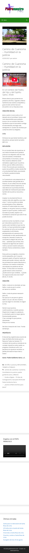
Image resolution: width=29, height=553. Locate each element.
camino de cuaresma (11, 370)
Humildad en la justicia (9, 372)
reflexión (16, 375)
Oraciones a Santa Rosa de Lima (13, 533)
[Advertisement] (14, 414)
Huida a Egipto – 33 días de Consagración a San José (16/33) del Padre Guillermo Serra (13, 379)
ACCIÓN (7, 365)
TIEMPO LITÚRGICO (8, 367)
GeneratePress (14, 550)
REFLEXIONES (21, 365)
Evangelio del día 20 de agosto (13, 540)
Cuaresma (13, 365)
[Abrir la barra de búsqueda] (27, 20)
